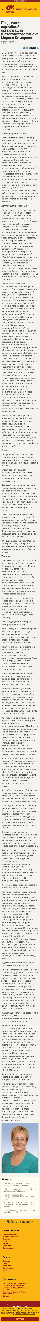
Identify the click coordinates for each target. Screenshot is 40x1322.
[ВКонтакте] (24, 48)
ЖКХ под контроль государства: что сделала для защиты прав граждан (18, 1204)
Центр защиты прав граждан (13, 1285)
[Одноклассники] (27, 48)
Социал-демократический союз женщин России (14, 1293)
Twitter (5, 1243)
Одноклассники (8, 1248)
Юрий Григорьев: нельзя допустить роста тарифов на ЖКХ (20, 1211)
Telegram (6, 1239)
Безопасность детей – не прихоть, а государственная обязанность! (17, 1184)
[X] (32, 48)
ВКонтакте (7, 1246)
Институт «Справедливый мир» (14, 1283)
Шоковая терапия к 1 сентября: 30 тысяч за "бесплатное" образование (19, 1190)
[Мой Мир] (30, 48)
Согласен (20, 1319)
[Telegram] (38, 48)
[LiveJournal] (35, 48)
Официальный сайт (10, 1234)
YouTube (6, 1270)
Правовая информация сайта (24, 1314)
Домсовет (6, 1296)
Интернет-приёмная (10, 1237)
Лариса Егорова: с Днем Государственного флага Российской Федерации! (18, 1197)
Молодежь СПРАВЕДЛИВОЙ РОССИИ (13, 1289)
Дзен (5, 1241)
